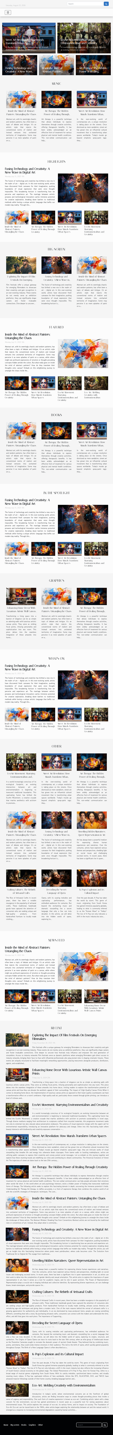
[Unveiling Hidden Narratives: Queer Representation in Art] (92, 819)
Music (6, 1425)
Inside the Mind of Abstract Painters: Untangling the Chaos (54, 71)
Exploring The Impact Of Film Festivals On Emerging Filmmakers (21, 280)
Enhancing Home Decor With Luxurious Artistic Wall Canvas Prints (21, 611)
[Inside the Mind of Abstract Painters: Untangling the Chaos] (21, 99)
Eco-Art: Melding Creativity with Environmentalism (92, 395)
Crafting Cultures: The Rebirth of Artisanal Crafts (62, 1292)
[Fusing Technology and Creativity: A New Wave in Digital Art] (83, 188)
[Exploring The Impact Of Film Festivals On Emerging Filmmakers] (21, 264)
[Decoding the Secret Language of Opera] (56, 878)
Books (23, 1425)
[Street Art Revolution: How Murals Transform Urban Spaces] (92, 99)
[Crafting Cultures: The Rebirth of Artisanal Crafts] (21, 878)
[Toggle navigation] (8, 12)
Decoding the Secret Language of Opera (57, 1323)
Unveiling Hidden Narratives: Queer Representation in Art (67, 1260)
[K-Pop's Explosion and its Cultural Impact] (92, 878)
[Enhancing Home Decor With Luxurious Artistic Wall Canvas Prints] (21, 596)
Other (40, 1425)
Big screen (15, 1425)
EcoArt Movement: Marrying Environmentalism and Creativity (94, 230)
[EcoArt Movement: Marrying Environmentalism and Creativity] (96, 217)
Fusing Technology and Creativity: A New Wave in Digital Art (19, 71)
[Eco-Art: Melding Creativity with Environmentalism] (96, 383)
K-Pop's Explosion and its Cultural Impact (58, 1354)
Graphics (32, 1425)
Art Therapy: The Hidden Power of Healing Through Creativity (92, 71)
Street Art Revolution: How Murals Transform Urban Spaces (92, 114)
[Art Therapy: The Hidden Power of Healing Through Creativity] (56, 99)
